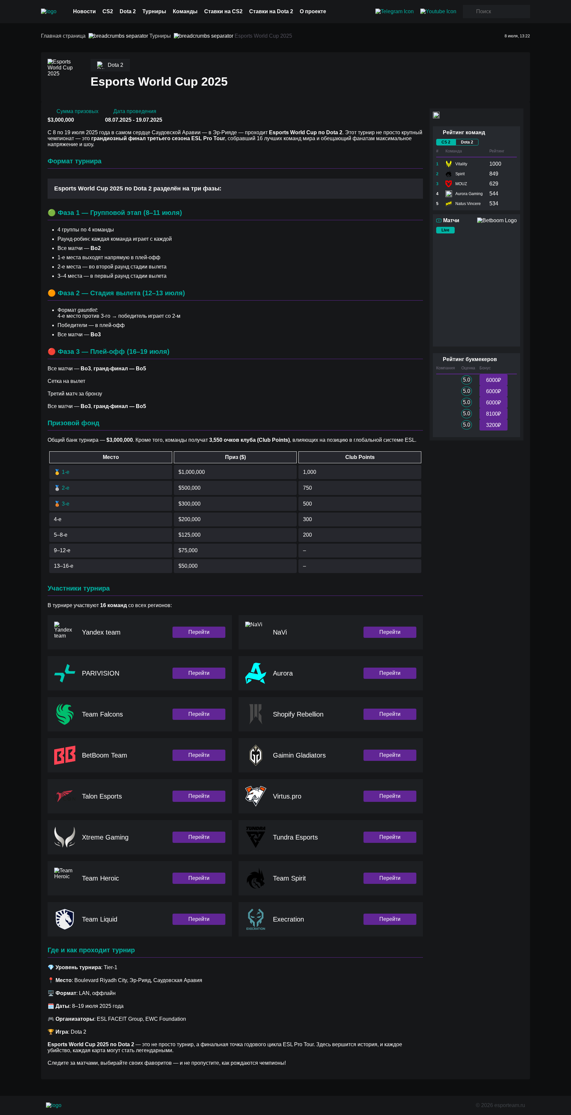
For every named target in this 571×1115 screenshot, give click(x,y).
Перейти (198, 632)
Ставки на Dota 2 (271, 11)
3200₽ (493, 425)
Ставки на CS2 (223, 11)
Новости (84, 11)
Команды (185, 11)
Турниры (154, 11)
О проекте (313, 11)
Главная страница (63, 36)
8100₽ (493, 414)
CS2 (107, 11)
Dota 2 (128, 11)
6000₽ (493, 380)
